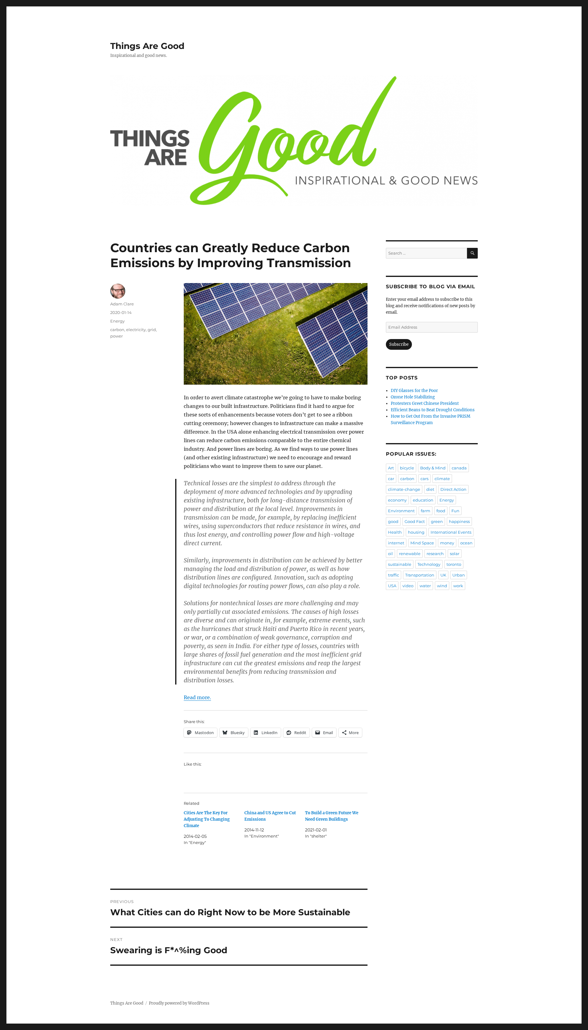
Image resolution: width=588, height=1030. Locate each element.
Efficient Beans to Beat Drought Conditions (433, 409)
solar (454, 553)
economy (397, 500)
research (435, 553)
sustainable (399, 564)
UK (443, 575)
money (447, 542)
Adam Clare (122, 303)
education (423, 500)
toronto (454, 564)
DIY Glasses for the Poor (414, 390)
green (437, 521)
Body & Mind (433, 467)
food (440, 510)
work (458, 585)
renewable (409, 553)
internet (396, 542)
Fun (455, 510)
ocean (466, 542)
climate (442, 478)
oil (390, 553)
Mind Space (422, 542)
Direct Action (453, 489)
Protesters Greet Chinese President (425, 403)
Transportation (419, 575)
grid (152, 329)
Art (391, 467)
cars (424, 478)
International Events (451, 532)
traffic (393, 575)
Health (395, 532)
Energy (117, 321)
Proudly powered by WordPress (179, 1003)
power (116, 336)
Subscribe (399, 344)
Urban (458, 575)
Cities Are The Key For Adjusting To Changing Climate (207, 819)
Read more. (197, 697)
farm (425, 510)
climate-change (404, 489)
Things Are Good (147, 46)
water (425, 585)
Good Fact (415, 521)
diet (430, 489)
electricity (136, 329)
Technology (428, 564)
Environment (401, 510)
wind (442, 585)
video (407, 585)
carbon (117, 329)
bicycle (407, 467)
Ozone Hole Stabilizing (413, 397)
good (393, 521)
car (391, 478)
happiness (459, 521)
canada (459, 467)
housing (416, 532)
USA (392, 585)
